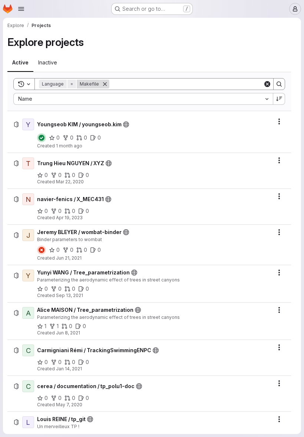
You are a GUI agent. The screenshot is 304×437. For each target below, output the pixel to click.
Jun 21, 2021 (69, 258)
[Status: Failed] (41, 250)
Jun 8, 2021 (68, 333)
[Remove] (104, 84)
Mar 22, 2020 (70, 181)
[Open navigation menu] (21, 9)
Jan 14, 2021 (69, 368)
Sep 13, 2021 (69, 295)
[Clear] (267, 84)
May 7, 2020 (69, 404)
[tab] (20, 62)
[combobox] (143, 99)
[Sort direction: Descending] (279, 99)
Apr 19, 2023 (69, 217)
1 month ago (69, 146)
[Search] (279, 84)
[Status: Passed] (41, 137)
